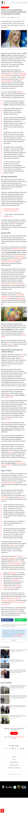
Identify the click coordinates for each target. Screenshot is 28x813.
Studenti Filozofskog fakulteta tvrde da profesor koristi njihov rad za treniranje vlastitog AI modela (18, 686)
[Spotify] (26, 3)
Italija (18, 624)
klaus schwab (23, 624)
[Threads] (22, 3)
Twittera (14, 636)
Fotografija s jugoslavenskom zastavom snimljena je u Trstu (17, 660)
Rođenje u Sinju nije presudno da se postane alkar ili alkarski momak (18, 706)
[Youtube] (18, 3)
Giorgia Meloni (6, 624)
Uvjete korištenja (16, 736)
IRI (4, 576)
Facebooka (19, 636)
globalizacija (13, 624)
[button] (7, 619)
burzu (22, 354)
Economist (8, 419)
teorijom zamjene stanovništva (9, 283)
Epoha (21, 92)
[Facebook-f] (11, 3)
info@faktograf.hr (20, 634)
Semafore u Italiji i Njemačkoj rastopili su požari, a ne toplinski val (18, 650)
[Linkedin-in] (24, 3)
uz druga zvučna (13, 545)
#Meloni (17, 209)
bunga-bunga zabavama (9, 482)
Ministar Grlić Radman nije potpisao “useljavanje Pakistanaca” (18, 716)
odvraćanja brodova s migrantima (12, 598)
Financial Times (9, 397)
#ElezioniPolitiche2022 (9, 209)
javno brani (11, 587)
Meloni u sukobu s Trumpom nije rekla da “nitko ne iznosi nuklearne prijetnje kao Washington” (18, 671)
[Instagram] (13, 3)
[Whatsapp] (15, 3)
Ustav (17, 611)
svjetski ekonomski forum (9, 626)
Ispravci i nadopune (14, 765)
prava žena (9, 344)
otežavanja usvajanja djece (7, 600)
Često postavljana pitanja (14, 767)
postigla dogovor (13, 573)
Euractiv (11, 452)
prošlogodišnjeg (21, 298)
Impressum (14, 756)
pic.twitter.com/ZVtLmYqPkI (10, 211)
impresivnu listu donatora (14, 563)
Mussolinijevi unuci (20, 256)
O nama (14, 759)
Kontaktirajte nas (14, 762)
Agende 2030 (10, 73)
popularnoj (20, 283)
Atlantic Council (18, 561)
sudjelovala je (15, 580)
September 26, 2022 (8, 216)
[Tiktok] (20, 3)
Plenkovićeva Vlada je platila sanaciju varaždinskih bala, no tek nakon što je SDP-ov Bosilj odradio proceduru (18, 696)
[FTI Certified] (23, 787)
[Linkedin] (21, 748)
